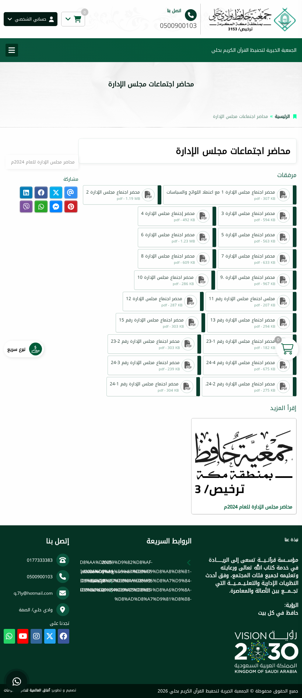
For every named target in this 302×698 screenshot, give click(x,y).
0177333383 (40, 560)
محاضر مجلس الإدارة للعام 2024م (43, 162)
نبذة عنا (98, 590)
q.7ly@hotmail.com (33, 593)
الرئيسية (282, 116)
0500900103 (40, 577)
